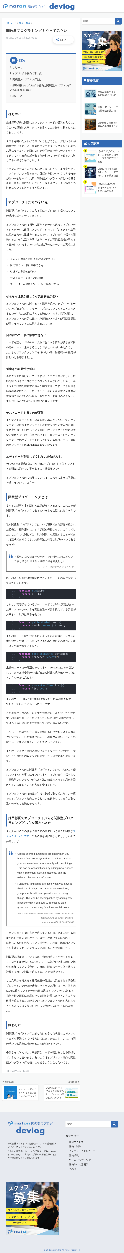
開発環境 (74, 1155)
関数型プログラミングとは (27, 79)
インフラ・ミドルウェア (82, 1151)
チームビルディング (80, 1160)
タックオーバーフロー (19, 836)
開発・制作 (75, 1146)
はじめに (17, 67)
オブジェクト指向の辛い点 (27, 73)
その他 (72, 1169)
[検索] (118, 21)
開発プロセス (76, 1142)
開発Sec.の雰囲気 (78, 1164)
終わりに (17, 96)
